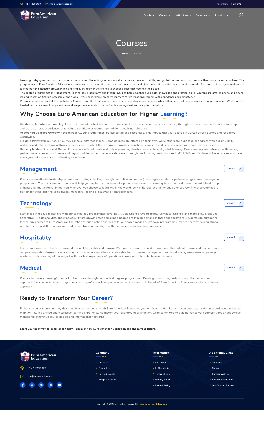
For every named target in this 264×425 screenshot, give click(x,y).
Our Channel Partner (223, 385)
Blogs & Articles (107, 379)
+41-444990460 (32, 3)
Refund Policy (162, 385)
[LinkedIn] (41, 385)
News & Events (107, 374)
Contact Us (104, 368)
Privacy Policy (162, 379)
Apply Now (222, 3)
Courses (216, 368)
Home (125, 53)
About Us (104, 362)
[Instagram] (50, 385)
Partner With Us (221, 374)
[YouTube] (59, 385)
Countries (217, 362)
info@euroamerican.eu (40, 376)
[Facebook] (23, 385)
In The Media (162, 368)
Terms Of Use (162, 374)
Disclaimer (161, 362)
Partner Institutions (222, 379)
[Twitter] (32, 385)
